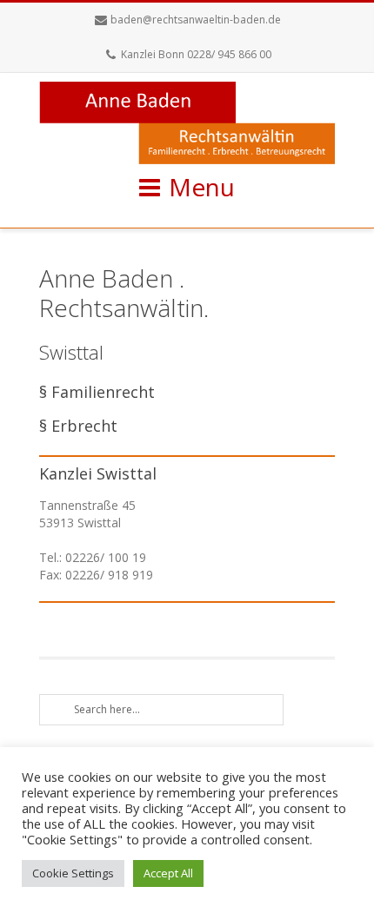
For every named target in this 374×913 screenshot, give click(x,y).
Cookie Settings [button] (73, 873)
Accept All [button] (168, 873)
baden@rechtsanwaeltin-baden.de (195, 19)
